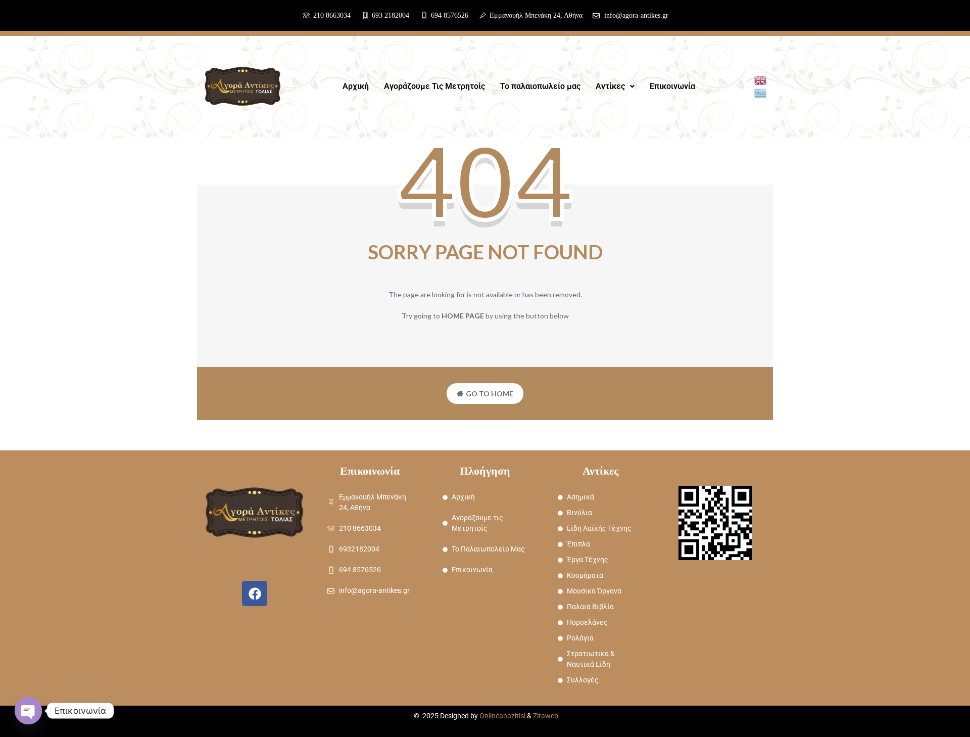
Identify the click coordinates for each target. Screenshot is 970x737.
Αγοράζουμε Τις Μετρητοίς (434, 86)
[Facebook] (254, 593)
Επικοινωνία (672, 86)
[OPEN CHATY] (28, 710)
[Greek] (760, 91)
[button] (615, 86)
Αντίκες (610, 86)
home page (463, 315)
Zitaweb (545, 716)
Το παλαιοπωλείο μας (540, 86)
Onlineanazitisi (502, 716)
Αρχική (356, 86)
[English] (760, 79)
